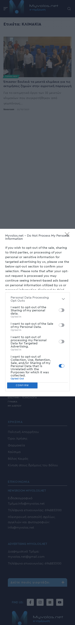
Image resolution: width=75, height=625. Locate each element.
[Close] (68, 235)
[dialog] (37, 312)
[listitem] (37, 299)
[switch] (61, 310)
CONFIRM (22, 385)
